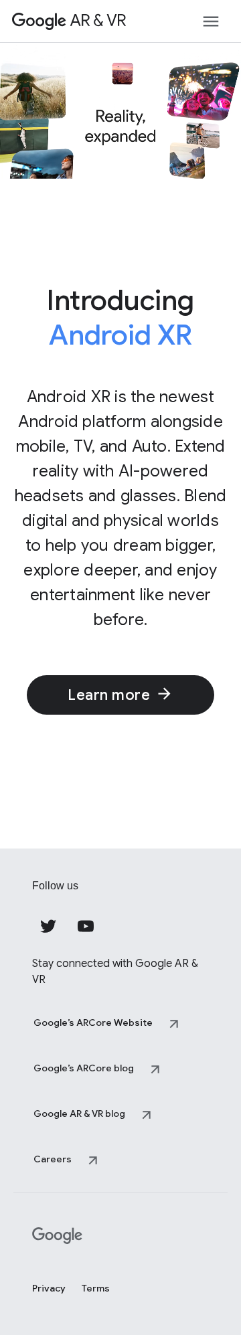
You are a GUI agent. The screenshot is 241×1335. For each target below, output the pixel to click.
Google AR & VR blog (79, 1113)
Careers (52, 1159)
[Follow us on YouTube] (86, 926)
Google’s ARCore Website (93, 1022)
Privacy (49, 1288)
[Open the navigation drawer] (211, 21)
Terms (96, 1288)
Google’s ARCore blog (83, 1068)
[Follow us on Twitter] (48, 926)
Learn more (109, 695)
